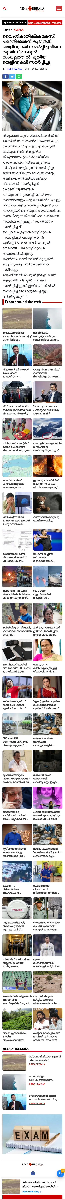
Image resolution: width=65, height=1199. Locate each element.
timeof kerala (14, 69)
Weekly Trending (16, 1049)
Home (6, 29)
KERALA (19, 29)
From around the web (23, 302)
